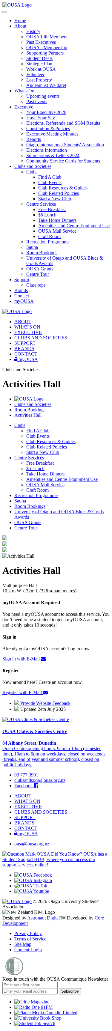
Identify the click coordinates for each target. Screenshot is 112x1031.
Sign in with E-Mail (21, 658)
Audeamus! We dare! (46, 85)
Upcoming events (42, 96)
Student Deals (39, 58)
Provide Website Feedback (44, 703)
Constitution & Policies (48, 128)
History (33, 31)
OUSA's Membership (46, 47)
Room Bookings (41, 252)
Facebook (24, 785)
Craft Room (49, 236)
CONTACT (25, 353)
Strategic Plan (39, 63)
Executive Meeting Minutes (52, 133)
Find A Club (50, 177)
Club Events (50, 182)
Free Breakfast (52, 209)
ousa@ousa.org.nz (31, 843)
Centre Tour (37, 274)
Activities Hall (28, 415)
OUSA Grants (39, 268)
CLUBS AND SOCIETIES (40, 337)
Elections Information (46, 150)
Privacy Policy (28, 933)
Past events (36, 101)
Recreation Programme (48, 241)
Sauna (32, 247)
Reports (33, 139)
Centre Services (41, 204)
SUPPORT (25, 343)
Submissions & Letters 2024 (52, 155)
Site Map (22, 944)
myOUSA (24, 301)
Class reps (35, 285)
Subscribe (70, 991)
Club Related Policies (58, 193)
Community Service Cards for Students (63, 160)
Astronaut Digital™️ (46, 917)
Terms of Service (30, 938)
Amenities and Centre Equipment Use (74, 225)
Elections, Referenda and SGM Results (63, 123)
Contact (21, 295)
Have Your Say (40, 117)
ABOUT (22, 321)
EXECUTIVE (28, 332)
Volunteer (35, 74)
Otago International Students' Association (65, 144)
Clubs (31, 171)
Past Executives (41, 42)
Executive (23, 106)
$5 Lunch (47, 214)
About (20, 25)
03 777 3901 (26, 774)
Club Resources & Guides (63, 187)
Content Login (28, 949)
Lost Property (39, 79)
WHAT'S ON (27, 326)
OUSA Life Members (46, 36)
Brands (21, 290)
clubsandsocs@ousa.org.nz (39, 780)
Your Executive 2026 (46, 112)
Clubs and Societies (32, 166)
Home (20, 20)
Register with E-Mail (22, 692)
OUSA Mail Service (57, 231)
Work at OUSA (41, 69)
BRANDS (24, 348)
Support (21, 279)
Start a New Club (54, 198)
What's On (24, 90)
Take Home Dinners (57, 220)
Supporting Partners (45, 52)
